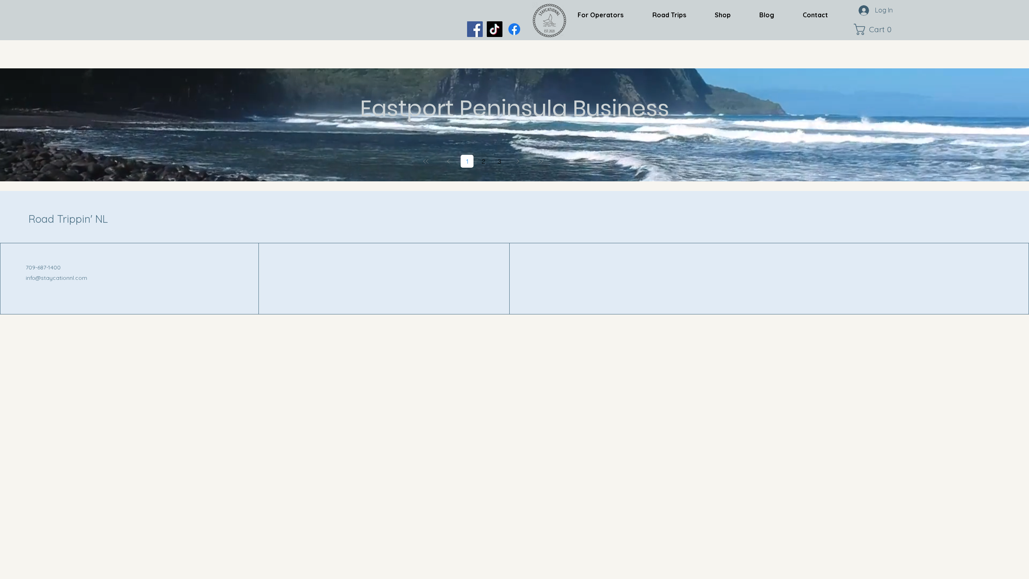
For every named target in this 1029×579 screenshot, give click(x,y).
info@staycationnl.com (56, 277)
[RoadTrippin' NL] (514, 29)
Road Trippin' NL (68, 219)
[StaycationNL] (475, 29)
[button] (875, 29)
